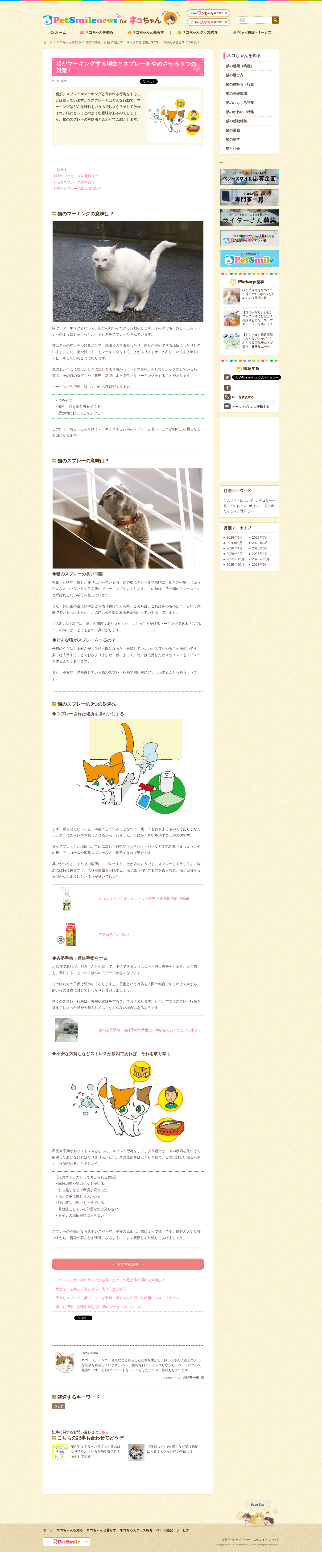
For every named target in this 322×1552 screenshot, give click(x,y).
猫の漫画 (233, 130)
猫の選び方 (235, 75)
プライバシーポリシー (245, 506)
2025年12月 (235, 559)
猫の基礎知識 (236, 93)
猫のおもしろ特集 (240, 103)
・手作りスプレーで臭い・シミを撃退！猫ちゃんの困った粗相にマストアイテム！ (117, 1298)
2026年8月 (235, 537)
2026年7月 (260, 537)
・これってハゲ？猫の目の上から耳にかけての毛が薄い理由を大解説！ (108, 1280)
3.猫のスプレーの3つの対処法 (77, 189)
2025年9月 (260, 564)
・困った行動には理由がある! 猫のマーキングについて (96, 1307)
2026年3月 (260, 548)
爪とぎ (58, 1406)
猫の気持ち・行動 (97, 42)
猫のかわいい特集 (240, 112)
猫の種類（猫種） (240, 66)
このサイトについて (238, 500)
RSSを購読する (243, 397)
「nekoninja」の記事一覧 (179, 1377)
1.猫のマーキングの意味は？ (76, 176)
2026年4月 (235, 548)
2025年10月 (235, 564)
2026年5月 (260, 543)
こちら (103, 1432)
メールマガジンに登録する (250, 406)
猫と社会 (233, 148)
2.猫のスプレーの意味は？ (74, 182)
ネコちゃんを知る (69, 42)
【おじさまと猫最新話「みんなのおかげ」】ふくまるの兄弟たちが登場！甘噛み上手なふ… (257, 342)
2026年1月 (260, 554)
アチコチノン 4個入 (114, 934)
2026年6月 (235, 543)
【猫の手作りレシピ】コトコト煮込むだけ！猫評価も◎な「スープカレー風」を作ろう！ (257, 318)
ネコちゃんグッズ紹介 (136, 1530)
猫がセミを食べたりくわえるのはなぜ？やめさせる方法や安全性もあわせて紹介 (95, 1451)
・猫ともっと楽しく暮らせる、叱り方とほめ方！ (91, 1289)
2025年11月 (260, 559)
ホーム (47, 42)
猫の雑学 (233, 139)
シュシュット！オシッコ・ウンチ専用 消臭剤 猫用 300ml (144, 899)
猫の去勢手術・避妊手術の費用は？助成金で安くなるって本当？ (150, 1030)
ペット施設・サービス (172, 1530)
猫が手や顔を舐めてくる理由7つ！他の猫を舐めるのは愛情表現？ (258, 294)
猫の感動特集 (236, 121)
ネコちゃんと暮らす (101, 1530)
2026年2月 (235, 554)
